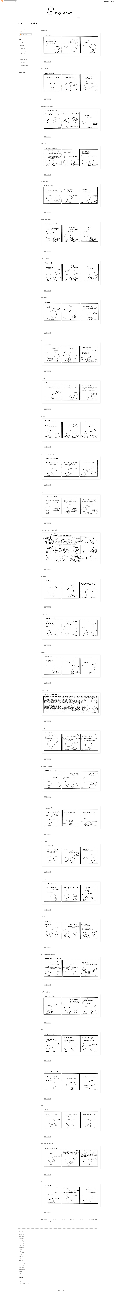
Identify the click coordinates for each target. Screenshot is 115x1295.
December (21, 1236)
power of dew (45, 258)
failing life (43, 652)
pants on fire (44, 182)
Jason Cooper (23, 1280)
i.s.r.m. (42, 340)
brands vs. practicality (47, 106)
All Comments (24, 34)
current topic (44, 614)
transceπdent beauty (47, 690)
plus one (43, 1182)
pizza (21, 68)
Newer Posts (44, 1219)
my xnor (20, 23)
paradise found (23, 59)
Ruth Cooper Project (24, 1283)
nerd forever (23, 42)
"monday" (43, 728)
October (20, 1249)
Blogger (66, 1290)
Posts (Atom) (49, 1222)
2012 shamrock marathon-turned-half (52, 530)
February (21, 1242)
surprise (43, 576)
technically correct (24, 65)
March (20, 1240)
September (21, 1251)
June (20, 1256)
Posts (22, 32)
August (20, 1253)
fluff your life (45, 879)
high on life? (44, 298)
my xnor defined (32, 23)
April (20, 1260)
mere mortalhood (46, 492)
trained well (22, 48)
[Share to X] (48, 62)
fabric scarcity (45, 69)
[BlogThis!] (47, 62)
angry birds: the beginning (48, 954)
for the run (44, 842)
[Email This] (45, 62)
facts (42, 1106)
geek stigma (44, 917)
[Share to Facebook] (50, 62)
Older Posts (94, 1219)
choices (43, 378)
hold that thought (46, 1068)
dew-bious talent (46, 992)
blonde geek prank (46, 219)
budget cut (44, 30)
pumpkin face (44, 804)
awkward (22, 45)
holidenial (22, 56)
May (20, 1258)
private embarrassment (48, 454)
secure (43, 416)
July (20, 1254)
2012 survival (44, 1030)
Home (69, 1219)
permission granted (46, 766)
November (21, 1238)
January (20, 1234)
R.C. (21, 1281)
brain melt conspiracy (47, 1144)
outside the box (23, 54)
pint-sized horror (46, 144)
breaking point (23, 62)
